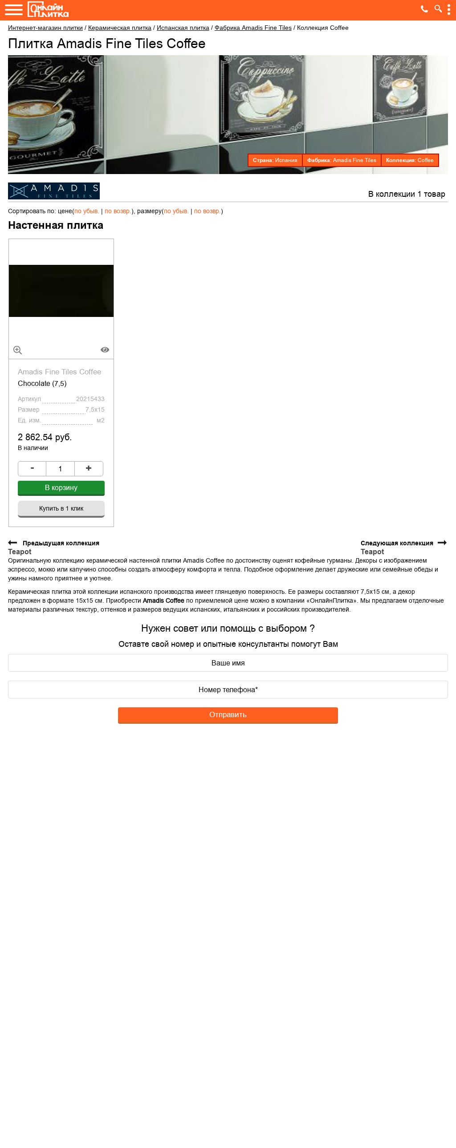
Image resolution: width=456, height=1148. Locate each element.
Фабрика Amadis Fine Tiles (253, 27)
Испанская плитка (183, 27)
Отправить (228, 714)
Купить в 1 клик (61, 508)
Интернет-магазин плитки (45, 27)
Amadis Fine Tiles (354, 160)
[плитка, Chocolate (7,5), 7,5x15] (61, 290)
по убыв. (86, 211)
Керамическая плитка (119, 27)
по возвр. (118, 211)
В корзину (61, 488)
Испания (286, 160)
